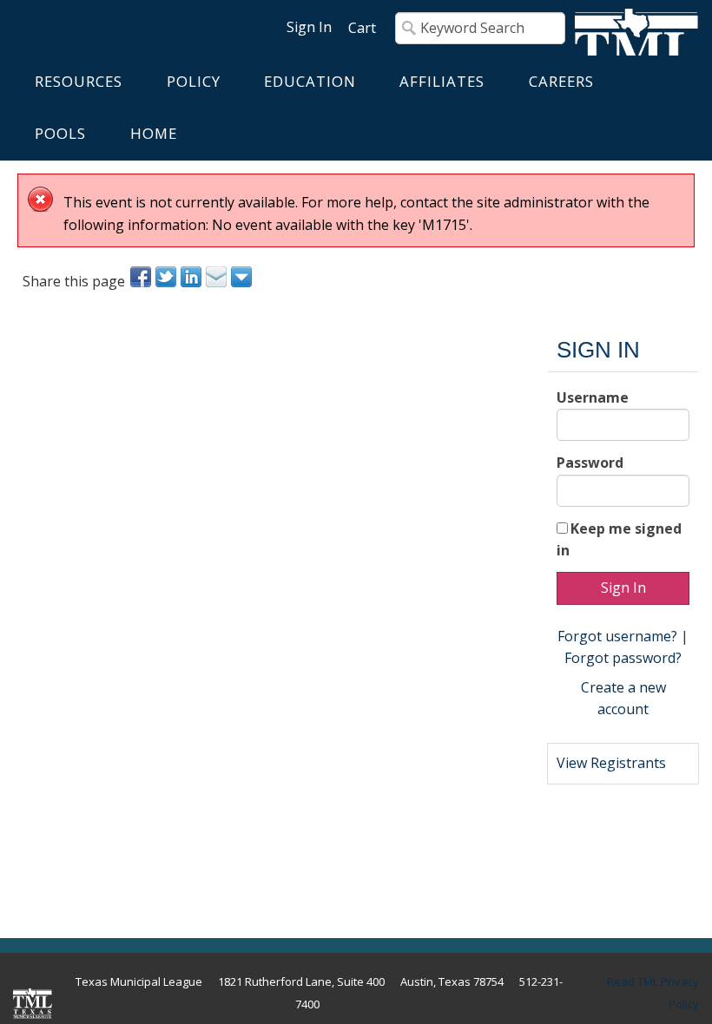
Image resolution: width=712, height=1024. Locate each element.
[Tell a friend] (217, 276)
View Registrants (611, 762)
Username (593, 397)
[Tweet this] (167, 276)
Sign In (309, 26)
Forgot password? (623, 657)
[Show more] (242, 276)
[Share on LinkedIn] (192, 276)
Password (590, 462)
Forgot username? (617, 636)
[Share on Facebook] (142, 276)
